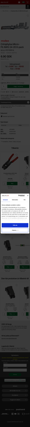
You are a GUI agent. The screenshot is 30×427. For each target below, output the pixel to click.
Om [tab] (24, 199)
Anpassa (14, 230)
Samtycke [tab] (5, 199)
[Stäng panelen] (27, 195)
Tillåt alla (15, 225)
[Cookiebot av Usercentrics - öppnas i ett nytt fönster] (19, 196)
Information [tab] (15, 199)
